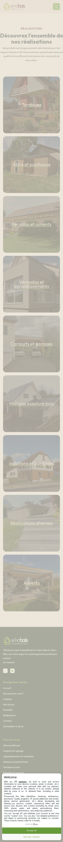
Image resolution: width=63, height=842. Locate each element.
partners (23, 782)
